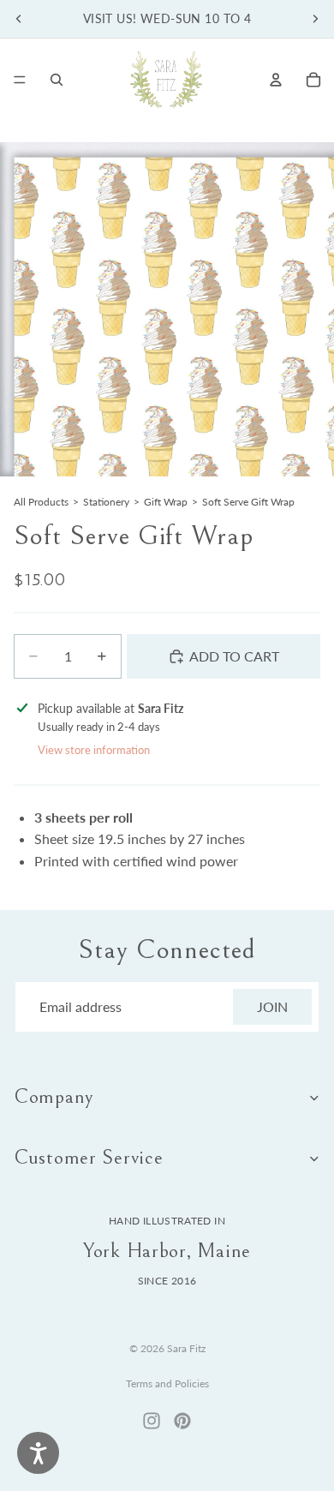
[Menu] (19, 79)
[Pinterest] (182, 1420)
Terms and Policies (167, 1383)
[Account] (276, 80)
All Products (41, 501)
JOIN (272, 1006)
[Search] (56, 80)
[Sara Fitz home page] (166, 79)
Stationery (106, 501)
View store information (94, 750)
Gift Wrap (166, 501)
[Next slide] (315, 19)
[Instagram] (151, 1420)
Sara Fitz (186, 1348)
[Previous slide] (19, 19)
